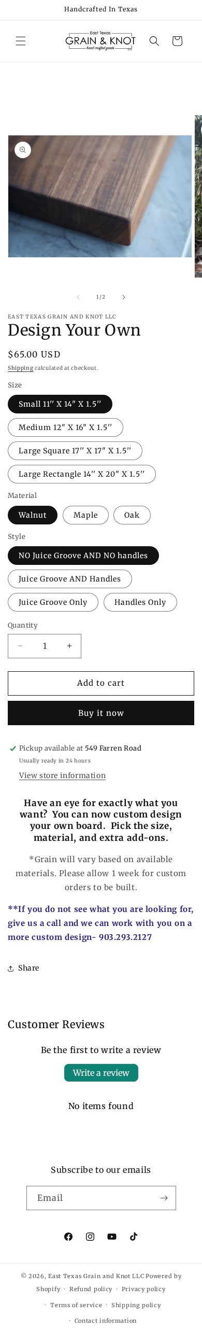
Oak (132, 515)
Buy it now (101, 713)
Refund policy (90, 1289)
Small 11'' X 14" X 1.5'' (60, 404)
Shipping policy (136, 1305)
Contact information (106, 1320)
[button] (20, 41)
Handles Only (140, 602)
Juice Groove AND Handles (70, 579)
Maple (86, 515)
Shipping (21, 368)
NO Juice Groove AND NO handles (83, 555)
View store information (62, 775)
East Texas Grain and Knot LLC (96, 1276)
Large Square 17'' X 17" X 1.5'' (75, 450)
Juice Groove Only (53, 602)
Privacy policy (144, 1289)
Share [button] (28, 968)
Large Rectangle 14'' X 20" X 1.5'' (82, 474)
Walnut (33, 515)
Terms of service (76, 1305)
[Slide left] (78, 297)
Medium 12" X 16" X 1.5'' (65, 427)
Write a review (101, 1073)
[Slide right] (123, 297)
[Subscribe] (164, 1198)
